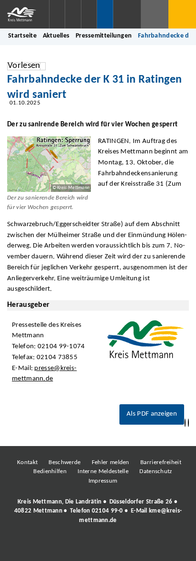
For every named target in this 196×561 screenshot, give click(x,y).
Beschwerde (64, 462)
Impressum (103, 481)
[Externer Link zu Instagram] (54, 546)
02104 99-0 (107, 511)
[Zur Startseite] (24, 14)
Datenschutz (155, 471)
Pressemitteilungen (104, 36)
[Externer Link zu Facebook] (32, 546)
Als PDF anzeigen (152, 414)
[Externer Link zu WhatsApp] (139, 546)
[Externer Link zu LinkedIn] (97, 546)
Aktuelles (56, 36)
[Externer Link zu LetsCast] (161, 546)
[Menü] (182, 14)
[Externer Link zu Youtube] (118, 546)
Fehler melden (110, 462)
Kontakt (27, 462)
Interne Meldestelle (103, 471)
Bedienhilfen (50, 471)
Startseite (22, 36)
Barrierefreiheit (160, 462)
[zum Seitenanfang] (188, 423)
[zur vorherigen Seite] (185, 423)
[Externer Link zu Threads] (75, 546)
